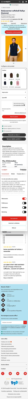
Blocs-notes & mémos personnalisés (10, 355)
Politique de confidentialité (20, 391)
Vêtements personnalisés (7, 346)
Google (23, 327)
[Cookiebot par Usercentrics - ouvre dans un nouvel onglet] (20, 170)
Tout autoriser (14, 218)
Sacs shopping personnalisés (8, 348)
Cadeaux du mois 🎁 (6, 342)
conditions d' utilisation (15, 327)
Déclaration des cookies (14, 394)
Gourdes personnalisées (7, 351)
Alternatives (24, 23)
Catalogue (3, 358)
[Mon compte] (23, 1)
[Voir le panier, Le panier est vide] (26, 1)
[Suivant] (25, 49)
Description (4, 23)
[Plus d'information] (21, 19)
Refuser (14, 227)
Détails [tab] (13, 173)
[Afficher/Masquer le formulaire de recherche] (20, 2)
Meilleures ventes (5, 360)
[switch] (24, 203)
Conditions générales (6, 391)
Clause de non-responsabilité (14, 397)
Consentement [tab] (5, 173)
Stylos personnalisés (6, 344)
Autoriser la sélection (14, 223)
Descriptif (13, 23)
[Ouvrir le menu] (2, 2)
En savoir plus (5, 156)
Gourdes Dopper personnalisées (9, 353)
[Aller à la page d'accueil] (6, 1)
